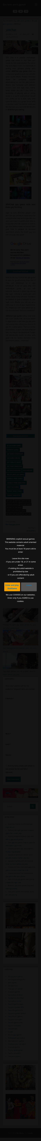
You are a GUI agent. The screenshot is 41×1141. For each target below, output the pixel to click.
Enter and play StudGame (12, 587)
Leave (29, 585)
